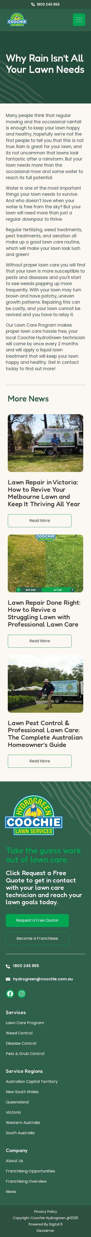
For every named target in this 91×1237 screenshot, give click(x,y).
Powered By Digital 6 (46, 1224)
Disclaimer (45, 1230)
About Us (14, 1161)
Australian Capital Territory (32, 1081)
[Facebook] (10, 993)
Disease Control (21, 1043)
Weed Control (19, 1033)
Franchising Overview (26, 1181)
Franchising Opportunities (30, 1171)
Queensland (17, 1102)
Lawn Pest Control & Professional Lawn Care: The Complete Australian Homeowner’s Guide (45, 733)
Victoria (13, 1112)
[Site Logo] (17, 19)
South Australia (20, 1133)
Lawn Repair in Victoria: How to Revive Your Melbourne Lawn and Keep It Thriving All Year (44, 493)
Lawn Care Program (25, 1023)
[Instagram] (21, 993)
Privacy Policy (45, 1211)
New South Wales (22, 1092)
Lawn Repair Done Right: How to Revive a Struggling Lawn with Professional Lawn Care (44, 613)
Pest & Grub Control (25, 1053)
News (11, 1191)
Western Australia (23, 1122)
